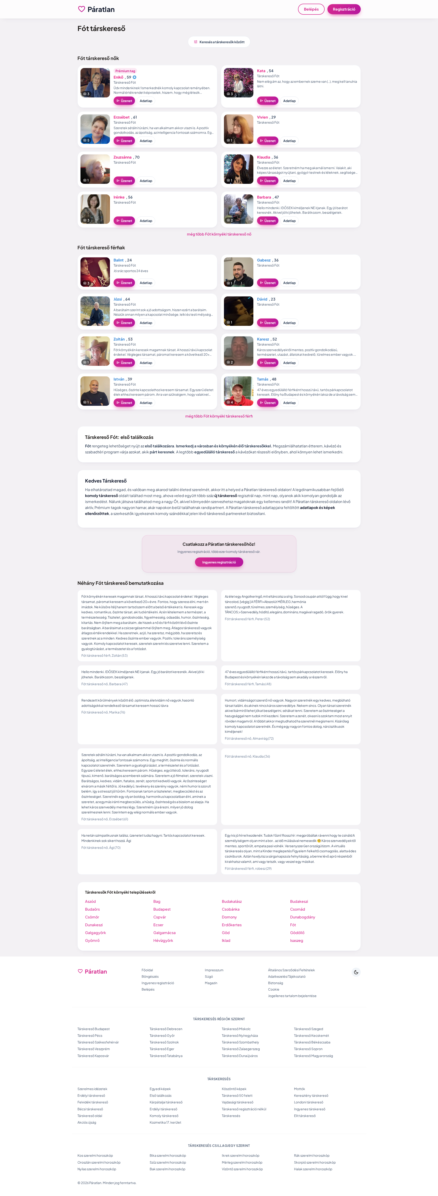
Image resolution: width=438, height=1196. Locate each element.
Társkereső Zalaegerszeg (241, 1049)
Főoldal (147, 970)
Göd (226, 932)
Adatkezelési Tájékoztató (287, 976)
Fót (293, 924)
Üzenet (124, 100)
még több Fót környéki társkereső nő (219, 234)
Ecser (158, 924)
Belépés (311, 9)
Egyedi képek (160, 1089)
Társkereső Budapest (93, 1029)
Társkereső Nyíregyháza (240, 1035)
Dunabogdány (302, 917)
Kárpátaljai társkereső (166, 1102)
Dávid (262, 299)
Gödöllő (297, 932)
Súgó (209, 976)
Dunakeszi (94, 924)
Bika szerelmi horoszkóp (168, 1155)
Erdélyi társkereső (91, 1095)
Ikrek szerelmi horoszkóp (240, 1155)
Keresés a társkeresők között (219, 41)
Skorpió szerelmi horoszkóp (315, 1162)
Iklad (226, 940)
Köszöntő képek (234, 1089)
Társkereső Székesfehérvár (98, 1042)
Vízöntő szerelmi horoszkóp (242, 1169)
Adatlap (146, 101)
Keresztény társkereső (311, 1095)
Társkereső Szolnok (164, 1042)
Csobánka (231, 909)
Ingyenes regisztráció (219, 562)
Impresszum (214, 970)
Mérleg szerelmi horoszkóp (242, 1162)
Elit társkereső (305, 1116)
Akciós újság (86, 1122)
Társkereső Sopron (308, 1049)
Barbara (264, 197)
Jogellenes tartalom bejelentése (292, 996)
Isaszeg (296, 940)
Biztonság (275, 983)
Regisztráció (344, 9)
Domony (229, 917)
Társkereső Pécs (89, 1035)
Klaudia (263, 157)
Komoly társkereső (164, 1116)
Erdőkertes (232, 924)
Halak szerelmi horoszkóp (313, 1169)
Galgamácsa (164, 932)
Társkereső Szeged (308, 1029)
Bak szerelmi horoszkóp (167, 1169)
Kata (261, 70)
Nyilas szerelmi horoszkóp (96, 1169)
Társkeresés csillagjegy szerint (219, 1145)
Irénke (119, 197)
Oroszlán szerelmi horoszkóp (98, 1162)
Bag (156, 901)
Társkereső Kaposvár (93, 1056)
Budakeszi (299, 901)
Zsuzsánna (123, 157)
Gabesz (264, 260)
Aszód (90, 901)
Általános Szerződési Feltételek (291, 970)
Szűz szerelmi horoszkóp (168, 1162)
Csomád (297, 909)
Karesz (263, 339)
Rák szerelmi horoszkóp (311, 1155)
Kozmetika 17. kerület (165, 1122)
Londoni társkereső (308, 1102)
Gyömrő (92, 940)
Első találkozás (161, 1095)
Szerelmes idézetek (92, 1089)
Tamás (262, 379)
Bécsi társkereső (90, 1109)
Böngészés (150, 976)
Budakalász (232, 901)
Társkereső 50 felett (237, 1095)
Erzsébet (122, 117)
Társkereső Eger (162, 1049)
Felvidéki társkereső (92, 1102)
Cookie (273, 989)
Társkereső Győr (162, 1035)
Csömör (92, 917)
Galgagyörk (95, 932)
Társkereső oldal (89, 1116)
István (119, 379)
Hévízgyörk (163, 940)
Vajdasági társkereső (237, 1102)
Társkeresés (231, 1116)
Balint (119, 260)
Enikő (118, 77)
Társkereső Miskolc (236, 1029)
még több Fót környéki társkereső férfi (219, 416)
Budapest (162, 909)
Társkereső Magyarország (313, 1056)
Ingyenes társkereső (309, 1109)
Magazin (211, 983)
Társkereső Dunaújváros (240, 1056)
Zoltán (119, 339)
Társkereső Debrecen (166, 1029)
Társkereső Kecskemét (311, 1035)
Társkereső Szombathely (240, 1042)
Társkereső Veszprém (93, 1049)
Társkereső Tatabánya (166, 1056)
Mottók (299, 1089)
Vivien (262, 117)
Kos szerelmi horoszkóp (95, 1155)
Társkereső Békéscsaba (312, 1042)
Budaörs (92, 909)
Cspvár (159, 917)
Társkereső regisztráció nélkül (244, 1109)
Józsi (118, 299)
